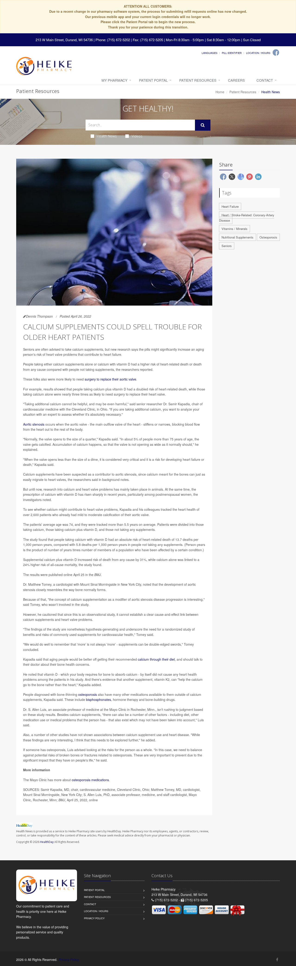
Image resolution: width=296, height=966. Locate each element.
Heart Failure (230, 206)
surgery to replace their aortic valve (110, 379)
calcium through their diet (156, 659)
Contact (264, 80)
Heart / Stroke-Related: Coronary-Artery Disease (246, 218)
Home (220, 92)
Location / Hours (258, 53)
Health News (107, 136)
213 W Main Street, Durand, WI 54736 (64, 39)
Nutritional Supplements (237, 237)
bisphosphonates (98, 699)
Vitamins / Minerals (234, 228)
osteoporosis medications (90, 779)
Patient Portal (153, 80)
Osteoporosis (268, 237)
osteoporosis (87, 694)
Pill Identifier (232, 53)
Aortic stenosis (33, 424)
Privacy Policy (94, 918)
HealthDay (47, 842)
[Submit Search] (202, 125)
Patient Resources (197, 80)
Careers (236, 80)
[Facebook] (276, 52)
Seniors (227, 246)
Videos (137, 136)
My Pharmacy (114, 80)
